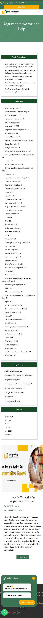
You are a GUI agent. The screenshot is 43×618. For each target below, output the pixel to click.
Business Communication (13, 164)
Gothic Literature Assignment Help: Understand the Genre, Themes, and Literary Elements (20, 71)
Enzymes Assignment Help (13, 199)
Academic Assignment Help (13, 371)
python (7, 288)
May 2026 (8, 427)
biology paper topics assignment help (16, 151)
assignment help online (24, 375)
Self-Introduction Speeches (13, 319)
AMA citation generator (12, 108)
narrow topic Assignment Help (14, 257)
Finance (7, 217)
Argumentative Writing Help (13, 119)
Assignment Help (10, 126)
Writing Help (9, 355)
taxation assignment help (13, 334)
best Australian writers (12, 384)
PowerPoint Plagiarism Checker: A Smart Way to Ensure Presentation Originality (20, 84)
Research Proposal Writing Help (15, 309)
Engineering (8, 196)
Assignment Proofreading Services (16, 129)
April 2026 (8, 431)
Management (9, 239)
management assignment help (14, 392)
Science (7, 316)
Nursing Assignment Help (13, 264)
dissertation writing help (12, 185)
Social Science (9, 323)
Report (7, 301)
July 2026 (8, 420)
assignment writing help (12, 379)
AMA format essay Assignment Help (16, 111)
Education (8, 192)
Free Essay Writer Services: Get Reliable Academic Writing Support (17, 90)
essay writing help (10, 214)
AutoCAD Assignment (11, 137)
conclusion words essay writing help (16, 178)
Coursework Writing (11, 181)
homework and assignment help (15, 388)
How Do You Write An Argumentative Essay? (22, 499)
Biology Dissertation (11, 144)
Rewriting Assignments (12, 312)
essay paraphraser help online (14, 206)
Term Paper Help (10, 341)
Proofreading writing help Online (15, 284)
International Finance (11, 231)
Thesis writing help (11, 344)
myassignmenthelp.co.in (12, 401)
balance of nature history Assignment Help (18, 140)
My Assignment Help (11, 397)
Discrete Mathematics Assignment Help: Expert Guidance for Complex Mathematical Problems (19, 65)
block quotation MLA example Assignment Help (20, 155)
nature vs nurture (10, 260)
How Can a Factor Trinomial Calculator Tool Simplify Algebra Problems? (18, 77)
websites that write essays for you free (17, 352)
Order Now (21, 7)
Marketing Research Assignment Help (16, 242)
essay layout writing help (12, 203)
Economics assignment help (13, 188)
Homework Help (10, 224)
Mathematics (9, 246)
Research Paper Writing (12, 305)
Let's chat (25, 602)
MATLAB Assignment (11, 249)
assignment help (10, 375)
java (6, 235)
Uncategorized (9, 348)
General (7, 221)
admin (17, 506)
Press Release (9, 275)
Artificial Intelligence (11, 122)
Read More (23, 557)
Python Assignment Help (12, 292)
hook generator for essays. (13, 228)
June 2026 (8, 424)
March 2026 (8, 434)
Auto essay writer (10, 133)
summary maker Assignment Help (15, 327)
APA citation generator (12, 115)
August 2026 (9, 416)
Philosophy (8, 271)
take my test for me (11, 330)
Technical (8, 337)
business (7, 161)
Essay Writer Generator (12, 210)
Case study (8, 174)
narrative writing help (11, 253)
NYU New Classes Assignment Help (15, 267)
